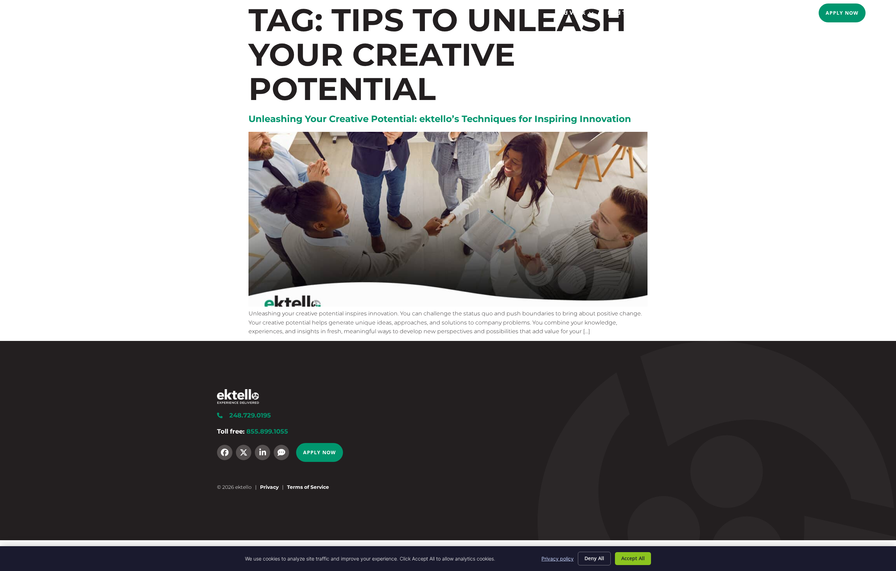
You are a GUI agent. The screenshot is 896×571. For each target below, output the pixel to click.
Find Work (570, 12)
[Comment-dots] (281, 452)
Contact (796, 12)
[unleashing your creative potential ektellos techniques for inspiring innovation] (448, 304)
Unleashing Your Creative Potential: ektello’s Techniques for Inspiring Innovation (439, 118)
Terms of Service (308, 487)
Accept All (633, 558)
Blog (764, 12)
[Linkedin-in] (262, 452)
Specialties (679, 12)
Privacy (269, 487)
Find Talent (624, 12)
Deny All (594, 558)
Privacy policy (557, 559)
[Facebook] (224, 452)
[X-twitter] (243, 452)
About (726, 12)
